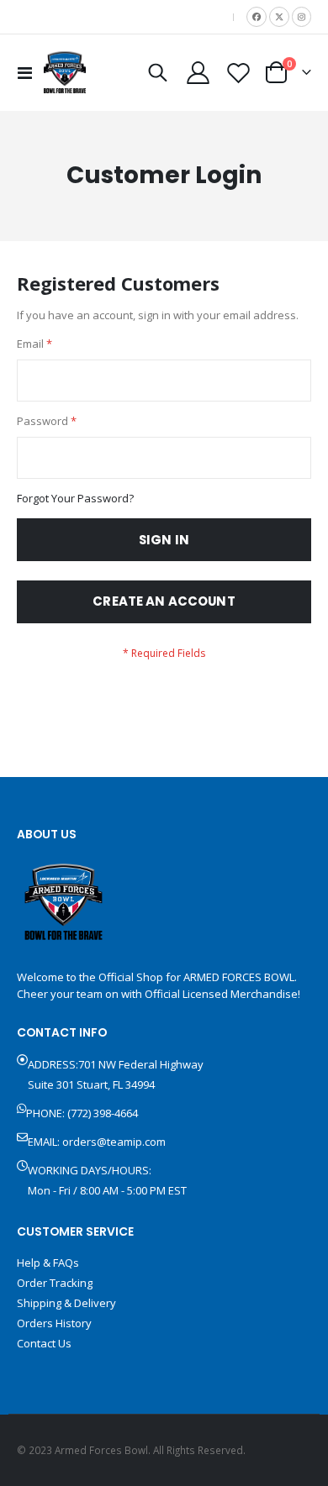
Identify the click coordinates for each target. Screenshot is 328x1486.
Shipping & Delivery (66, 1302)
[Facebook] (256, 17)
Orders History (54, 1323)
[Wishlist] (238, 72)
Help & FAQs (48, 1262)
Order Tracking (55, 1282)
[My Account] (198, 72)
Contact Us (44, 1343)
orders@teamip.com (114, 1141)
